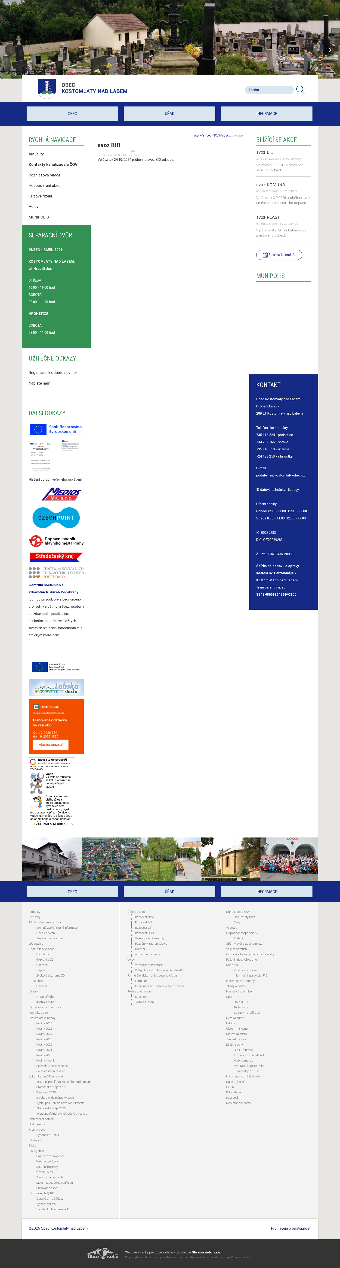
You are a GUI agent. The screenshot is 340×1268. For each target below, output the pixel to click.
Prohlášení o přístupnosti (291, 1228)
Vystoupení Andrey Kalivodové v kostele (61, 1113)
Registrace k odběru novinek (53, 372)
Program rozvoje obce (50, 1156)
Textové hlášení (145, 1002)
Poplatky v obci (38, 1012)
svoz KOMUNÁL (272, 184)
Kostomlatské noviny (42, 1018)
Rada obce (36, 981)
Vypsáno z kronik (47, 1135)
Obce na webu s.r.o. (206, 1252)
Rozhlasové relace (139, 991)
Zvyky (32, 1145)
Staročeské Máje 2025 (50, 1108)
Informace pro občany (240, 981)
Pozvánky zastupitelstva (151, 943)
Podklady (42, 954)
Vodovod (231, 927)
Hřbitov (230, 1023)
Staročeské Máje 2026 (50, 1087)
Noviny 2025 (44, 1028)
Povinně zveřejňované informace (56, 927)
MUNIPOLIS (39, 217)
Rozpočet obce (144, 917)
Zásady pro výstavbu (50, 1177)
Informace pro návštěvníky (243, 1076)
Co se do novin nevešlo (50, 1071)
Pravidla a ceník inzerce (52, 1066)
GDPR (230, 1087)
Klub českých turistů (247, 1071)
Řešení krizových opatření (242, 959)
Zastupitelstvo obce (41, 949)
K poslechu (142, 996)
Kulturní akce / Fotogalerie (46, 1076)
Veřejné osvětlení (236, 949)
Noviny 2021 (44, 1050)
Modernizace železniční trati (54, 1182)
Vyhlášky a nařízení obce (45, 1007)
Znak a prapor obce (49, 938)
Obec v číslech (45, 933)
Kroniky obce (37, 1129)
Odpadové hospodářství (242, 933)
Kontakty (34, 917)
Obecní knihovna (237, 1028)
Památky (35, 1140)
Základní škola (236, 1039)
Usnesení (42, 965)
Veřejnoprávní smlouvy (149, 938)
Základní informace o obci (45, 922)
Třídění (238, 938)
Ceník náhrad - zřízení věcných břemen (160, 986)
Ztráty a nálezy (236, 986)
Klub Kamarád (243, 1060)
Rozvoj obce (36, 1151)
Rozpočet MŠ (143, 922)
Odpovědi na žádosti (50, 1198)
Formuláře (141, 981)
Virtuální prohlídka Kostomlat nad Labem (63, 1081)
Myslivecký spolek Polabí (250, 1066)
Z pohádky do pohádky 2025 (55, 1097)
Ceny (237, 922)
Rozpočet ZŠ (143, 927)
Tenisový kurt (242, 1007)
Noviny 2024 (44, 1034)
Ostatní (140, 949)
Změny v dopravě (245, 970)
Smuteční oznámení (41, 1119)
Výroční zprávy (46, 1204)
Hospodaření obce (44, 185)
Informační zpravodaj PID (251, 975)
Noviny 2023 (44, 1039)
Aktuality (36, 154)
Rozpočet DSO (144, 933)
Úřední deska (136, 911)
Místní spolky (235, 1044)
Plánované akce (46, 1188)
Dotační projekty (47, 1166)
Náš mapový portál (238, 1103)
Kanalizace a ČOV (238, 911)
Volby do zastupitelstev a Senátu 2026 (160, 970)
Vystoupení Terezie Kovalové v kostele (60, 1103)
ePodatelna (36, 943)
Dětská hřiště (235, 1018)
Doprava (232, 965)
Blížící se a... (222, 135)
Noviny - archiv (45, 1060)
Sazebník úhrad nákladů (52, 1209)
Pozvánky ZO (45, 959)
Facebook (232, 1097)
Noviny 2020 (44, 1055)
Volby (34, 206)
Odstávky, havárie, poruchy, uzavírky (250, 954)
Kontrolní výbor (46, 1002)
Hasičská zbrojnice (239, 991)
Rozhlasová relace (44, 175)
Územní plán (44, 1172)
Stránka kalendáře (282, 255)
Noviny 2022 (44, 1044)
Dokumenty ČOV (244, 917)
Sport (229, 996)
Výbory (33, 991)
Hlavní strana (202, 135)
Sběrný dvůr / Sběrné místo (244, 943)
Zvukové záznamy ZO (50, 975)
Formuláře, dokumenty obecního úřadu (152, 975)
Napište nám (39, 383)
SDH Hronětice (243, 1050)
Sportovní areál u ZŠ (247, 1012)
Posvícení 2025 (46, 1092)
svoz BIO (265, 152)
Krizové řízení (40, 196)
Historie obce (37, 1124)
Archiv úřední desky (148, 954)
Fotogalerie (233, 1092)
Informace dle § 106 (41, 1193)
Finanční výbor (46, 996)
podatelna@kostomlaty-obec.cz (280, 475)
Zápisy (41, 970)
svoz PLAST (268, 217)
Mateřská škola (236, 1034)
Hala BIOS (240, 1002)
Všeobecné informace (149, 965)
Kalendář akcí (235, 1081)
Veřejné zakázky (47, 1161)
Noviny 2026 (44, 1023)
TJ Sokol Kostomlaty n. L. (250, 1055)
